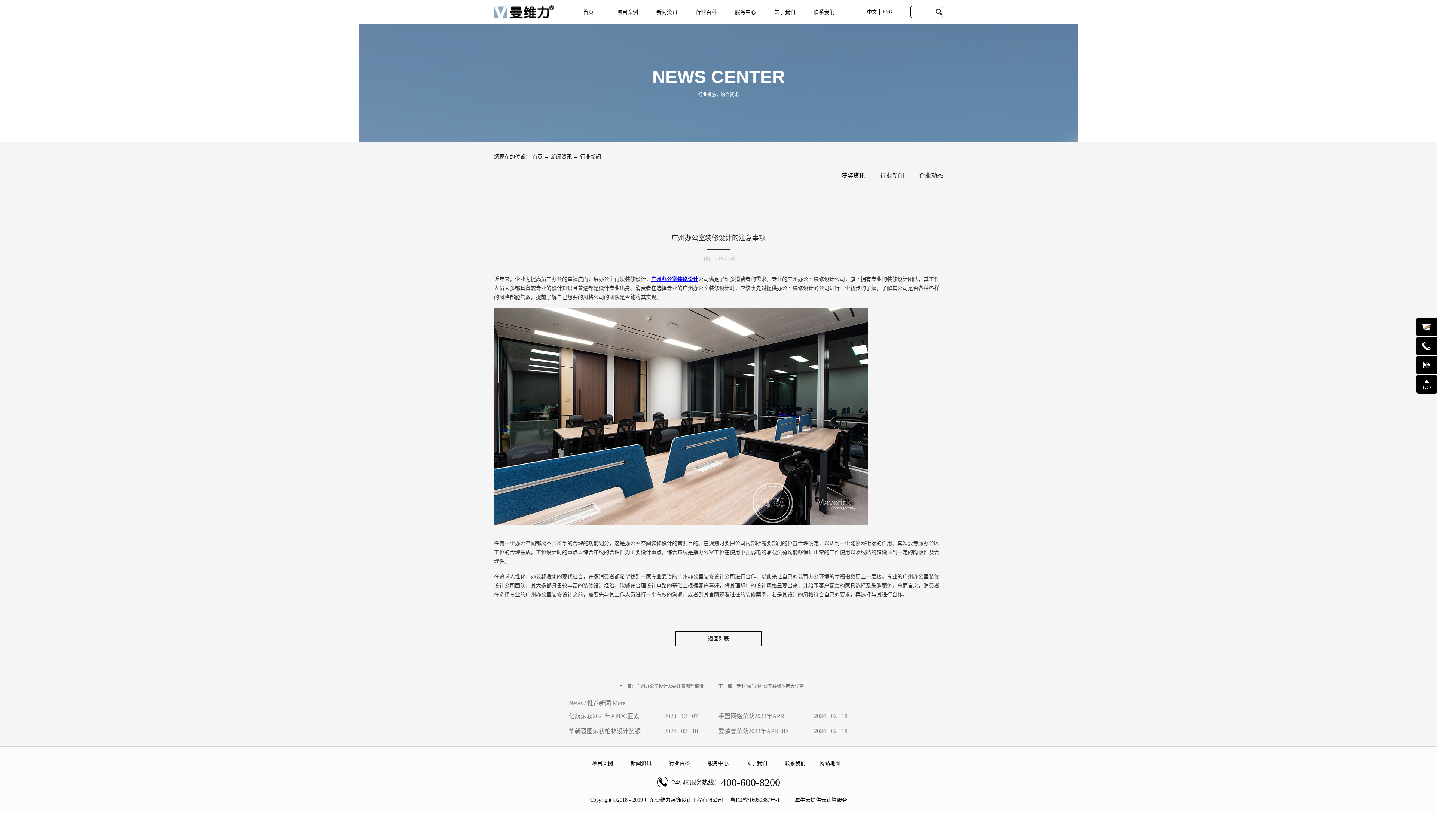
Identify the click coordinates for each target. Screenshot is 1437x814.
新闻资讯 (561, 157)
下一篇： (761, 686)
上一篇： (661, 686)
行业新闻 (590, 157)
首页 (588, 12)
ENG (887, 12)
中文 (872, 12)
